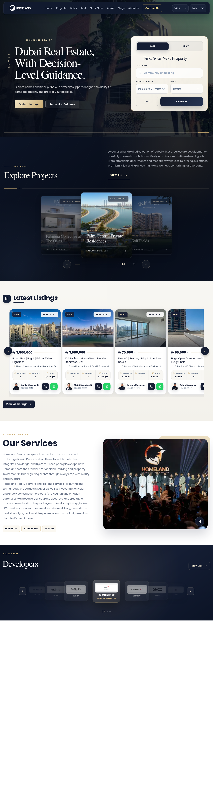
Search (181, 101)
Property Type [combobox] (149, 89)
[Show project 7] (115, 264)
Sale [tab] (153, 46)
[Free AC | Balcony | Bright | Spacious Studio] (125, 351)
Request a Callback (62, 104)
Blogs (121, 8)
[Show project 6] (109, 264)
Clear (147, 101)
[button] (185, 8)
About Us (133, 8)
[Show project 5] (103, 264)
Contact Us (152, 8)
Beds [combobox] (177, 89)
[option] (37, 591)
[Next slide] (205, 351)
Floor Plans (96, 8)
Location (142, 65)
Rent (83, 8)
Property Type (148, 85)
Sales (73, 8)
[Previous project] (67, 264)
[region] (106, 225)
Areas (110, 8)
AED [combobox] (194, 8)
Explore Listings (29, 104)
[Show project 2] (84, 264)
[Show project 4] (96, 264)
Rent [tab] (186, 46)
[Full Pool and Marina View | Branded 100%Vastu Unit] (72, 351)
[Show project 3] (90, 264)
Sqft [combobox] (177, 8)
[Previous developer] (22, 591)
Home (49, 8)
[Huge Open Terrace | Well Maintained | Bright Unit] (178, 351)
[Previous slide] (8, 351)
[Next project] (146, 264)
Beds (175, 85)
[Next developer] (190, 591)
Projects (61, 8)
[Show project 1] (77, 264)
